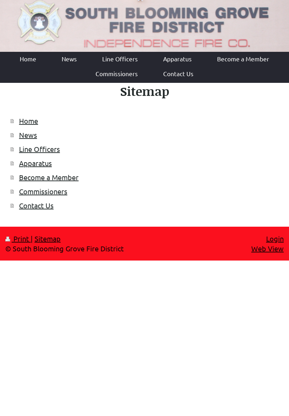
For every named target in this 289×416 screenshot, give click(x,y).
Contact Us (36, 205)
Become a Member (49, 177)
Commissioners (43, 191)
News (28, 134)
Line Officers (39, 149)
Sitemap (48, 238)
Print (21, 238)
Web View (267, 248)
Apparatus (35, 163)
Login (275, 238)
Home (28, 120)
